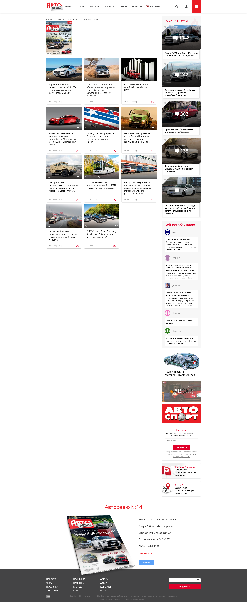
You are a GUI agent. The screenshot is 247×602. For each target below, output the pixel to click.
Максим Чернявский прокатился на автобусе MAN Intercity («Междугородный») (101, 185)
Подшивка (110, 6)
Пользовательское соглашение (112, 599)
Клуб (75, 590)
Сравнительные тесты (94, 226)
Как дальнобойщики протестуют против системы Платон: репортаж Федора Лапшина (63, 235)
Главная (49, 19)
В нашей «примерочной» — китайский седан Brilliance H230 (138, 87)
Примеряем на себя (130, 79)
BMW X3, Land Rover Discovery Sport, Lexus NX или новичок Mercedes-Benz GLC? (101, 234)
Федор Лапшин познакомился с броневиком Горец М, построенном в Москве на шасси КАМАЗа (63, 186)
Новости (70, 6)
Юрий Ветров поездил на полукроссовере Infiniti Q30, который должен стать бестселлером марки (63, 88)
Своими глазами (54, 128)
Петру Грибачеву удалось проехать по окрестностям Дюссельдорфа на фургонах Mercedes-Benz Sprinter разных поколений (138, 188)
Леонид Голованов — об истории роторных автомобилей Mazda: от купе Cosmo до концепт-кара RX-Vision (63, 139)
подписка (184, 587)
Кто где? (77, 587)
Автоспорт (89, 128)
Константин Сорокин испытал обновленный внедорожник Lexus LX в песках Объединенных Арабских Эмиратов (101, 90)
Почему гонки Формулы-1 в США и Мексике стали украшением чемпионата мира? (100, 137)
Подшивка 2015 (73, 19)
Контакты (105, 587)
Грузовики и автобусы (131, 128)
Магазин (155, 6)
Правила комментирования (136, 599)
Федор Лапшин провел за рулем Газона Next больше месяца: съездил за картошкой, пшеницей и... (137, 137)
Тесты (81, 6)
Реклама (105, 590)
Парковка (78, 583)
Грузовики (94, 6)
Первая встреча (54, 79)
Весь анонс (145, 553)
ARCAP (124, 6)
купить (146, 562)
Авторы (104, 579)
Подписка (137, 6)
